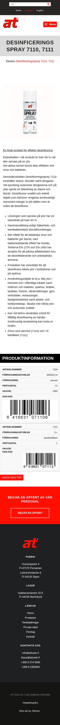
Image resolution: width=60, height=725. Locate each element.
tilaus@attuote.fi (30, 657)
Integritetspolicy (30, 702)
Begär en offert (30, 512)
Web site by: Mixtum (29, 711)
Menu (52, 24)
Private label (30, 627)
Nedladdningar (30, 622)
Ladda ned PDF (12, 477)
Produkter (30, 617)
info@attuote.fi (30, 652)
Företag (30, 631)
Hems (30, 613)
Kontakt (30, 636)
